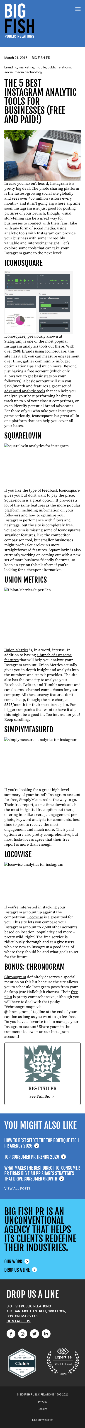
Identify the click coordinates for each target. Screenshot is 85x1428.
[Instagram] (22, 1333)
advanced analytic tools (24, 391)
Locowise (35, 917)
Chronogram (15, 977)
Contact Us (19, 1321)
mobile (41, 67)
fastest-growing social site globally (44, 193)
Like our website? (42, 1419)
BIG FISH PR (41, 58)
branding (10, 67)
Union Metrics (16, 650)
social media (14, 72)
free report (24, 804)
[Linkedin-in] (46, 1333)
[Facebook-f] (11, 1333)
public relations (59, 67)
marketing (26, 67)
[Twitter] (34, 1333)
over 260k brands (19, 351)
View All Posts (17, 1189)
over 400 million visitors (40, 198)
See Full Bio (39, 1096)
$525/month (14, 704)
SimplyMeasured (34, 799)
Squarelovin (14, 500)
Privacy (42, 1401)
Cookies (42, 1409)
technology (33, 72)
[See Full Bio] (53, 1096)
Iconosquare (14, 336)
